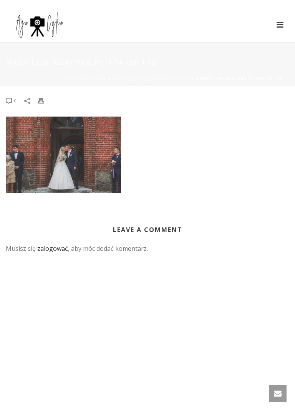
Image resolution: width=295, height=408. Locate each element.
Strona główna (86, 78)
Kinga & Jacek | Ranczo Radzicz (153, 78)
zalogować (52, 248)
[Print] (45, 100)
